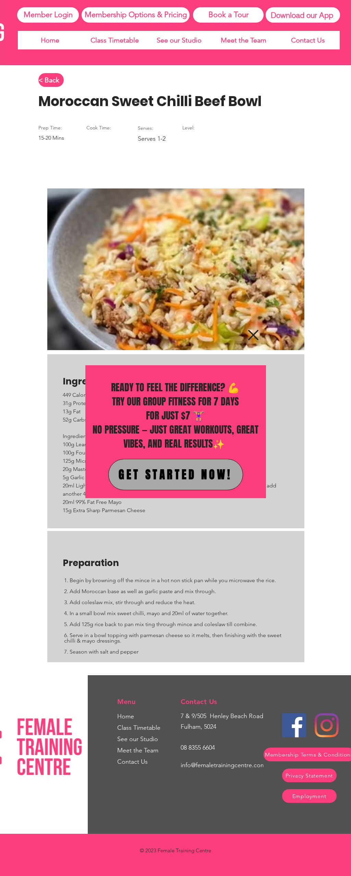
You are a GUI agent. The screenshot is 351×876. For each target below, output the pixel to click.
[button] (253, 335)
